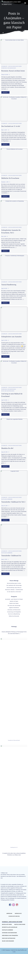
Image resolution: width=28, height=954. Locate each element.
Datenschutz (18, 913)
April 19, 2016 (4, 400)
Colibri (14, 951)
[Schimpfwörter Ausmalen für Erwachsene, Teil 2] (14, 212)
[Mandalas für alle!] (14, 430)
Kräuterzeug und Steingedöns (14, 611)
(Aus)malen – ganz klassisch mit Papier (14, 599)
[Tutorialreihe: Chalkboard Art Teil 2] (14, 482)
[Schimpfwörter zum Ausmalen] (14, 319)
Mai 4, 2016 (3, 236)
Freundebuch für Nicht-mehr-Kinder (14, 740)
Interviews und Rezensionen (8, 68)
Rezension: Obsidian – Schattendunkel (14, 589)
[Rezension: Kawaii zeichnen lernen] (14, 51)
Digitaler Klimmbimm (6, 499)
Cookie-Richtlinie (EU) (14, 916)
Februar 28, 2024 (4, 74)
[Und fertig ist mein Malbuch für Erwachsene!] (14, 372)
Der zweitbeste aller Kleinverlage (14, 585)
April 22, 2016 (4, 340)
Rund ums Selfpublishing (7, 390)
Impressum (9, 913)
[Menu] (25, 3)
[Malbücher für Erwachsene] (14, 160)
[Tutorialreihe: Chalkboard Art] (14, 536)
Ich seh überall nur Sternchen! (14, 591)
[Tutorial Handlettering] (14, 267)
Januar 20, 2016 (4, 452)
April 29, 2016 (4, 288)
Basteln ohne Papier (14, 603)
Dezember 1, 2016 (4, 181)
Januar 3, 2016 (4, 559)
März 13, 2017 (4, 129)
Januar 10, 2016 (4, 505)
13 (8, 129)
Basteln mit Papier (14, 601)
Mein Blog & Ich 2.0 (14, 847)
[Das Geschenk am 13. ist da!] (14, 108)
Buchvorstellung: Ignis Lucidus (14, 583)
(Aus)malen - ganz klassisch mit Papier (11, 66)
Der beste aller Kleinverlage (14, 605)
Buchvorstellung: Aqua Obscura (14, 587)
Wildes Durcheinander (14, 616)
